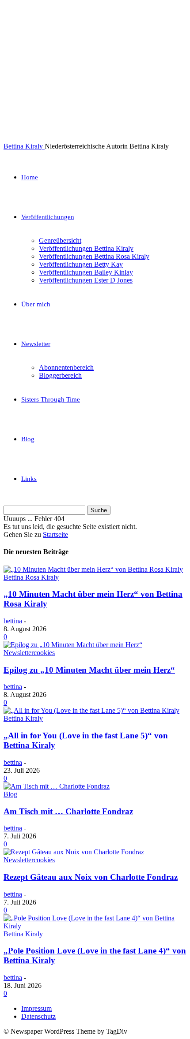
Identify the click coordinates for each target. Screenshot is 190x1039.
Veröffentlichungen (47, 216)
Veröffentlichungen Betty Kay (81, 264)
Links (29, 478)
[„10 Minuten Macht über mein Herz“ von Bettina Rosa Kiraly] (93, 569)
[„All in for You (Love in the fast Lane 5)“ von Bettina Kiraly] (91, 710)
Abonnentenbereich (66, 367)
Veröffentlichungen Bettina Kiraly (86, 248)
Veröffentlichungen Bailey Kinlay (86, 272)
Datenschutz (38, 1016)
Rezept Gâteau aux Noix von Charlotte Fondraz (91, 877)
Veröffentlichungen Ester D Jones (86, 280)
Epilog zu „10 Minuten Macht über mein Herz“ (89, 669)
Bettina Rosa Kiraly (31, 577)
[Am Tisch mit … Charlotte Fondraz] (57, 786)
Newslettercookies (29, 652)
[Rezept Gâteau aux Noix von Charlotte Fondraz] (74, 852)
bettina (13, 621)
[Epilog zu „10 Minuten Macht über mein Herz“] (73, 644)
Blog (27, 439)
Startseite (55, 534)
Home (29, 177)
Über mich (35, 304)
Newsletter (35, 343)
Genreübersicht (60, 240)
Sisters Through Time (50, 399)
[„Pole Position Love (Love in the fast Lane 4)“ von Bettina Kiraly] (95, 926)
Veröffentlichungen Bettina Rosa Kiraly (94, 256)
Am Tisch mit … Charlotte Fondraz (68, 811)
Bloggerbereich (60, 375)
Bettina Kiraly (23, 718)
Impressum (36, 1008)
